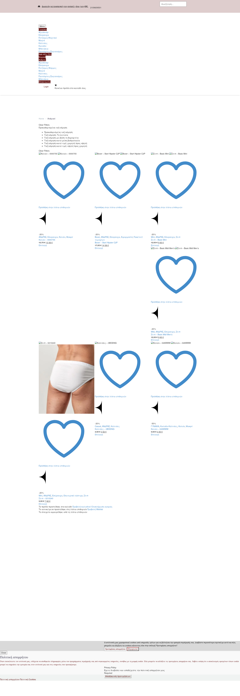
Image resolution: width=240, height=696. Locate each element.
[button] (180, 9)
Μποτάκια (43, 48)
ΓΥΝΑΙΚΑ (155, 426)
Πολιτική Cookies (28, 679)
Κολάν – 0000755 (47, 239)
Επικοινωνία (45, 81)
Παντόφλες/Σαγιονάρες (50, 51)
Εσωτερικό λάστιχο (73, 495)
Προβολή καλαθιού (81, 506)
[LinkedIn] (57, 210)
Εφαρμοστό (127, 237)
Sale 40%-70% (45, 54)
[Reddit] (61, 210)
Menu (42, 26)
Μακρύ (69, 237)
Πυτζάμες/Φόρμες (47, 68)
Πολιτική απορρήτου (9, 679)
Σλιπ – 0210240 (46, 498)
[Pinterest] (49, 210)
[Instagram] (153, 6)
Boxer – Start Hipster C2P (106, 242)
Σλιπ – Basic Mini (159, 239)
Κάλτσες (43, 43)
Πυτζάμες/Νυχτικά (48, 37)
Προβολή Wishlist (95, 509)
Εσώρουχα (44, 35)
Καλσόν (42, 46)
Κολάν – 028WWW (159, 429)
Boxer (97, 237)
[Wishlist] (51, 86)
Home (41, 118)
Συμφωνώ (133, 648)
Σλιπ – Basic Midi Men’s (161, 334)
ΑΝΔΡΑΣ (42, 237)
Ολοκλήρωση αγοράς (101, 506)
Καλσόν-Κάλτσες (168, 426)
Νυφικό (42, 57)
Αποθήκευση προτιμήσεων (117, 676)
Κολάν (62, 237)
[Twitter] (149, 6)
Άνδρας (42, 59)
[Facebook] (145, 6)
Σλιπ (178, 237)
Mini (153, 237)
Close (3, 652)
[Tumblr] (53, 210)
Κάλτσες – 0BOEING (104, 429)
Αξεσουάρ (43, 32)
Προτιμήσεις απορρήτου (115, 649)
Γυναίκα (43, 29)
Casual (98, 426)
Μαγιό (42, 40)
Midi (153, 331)
